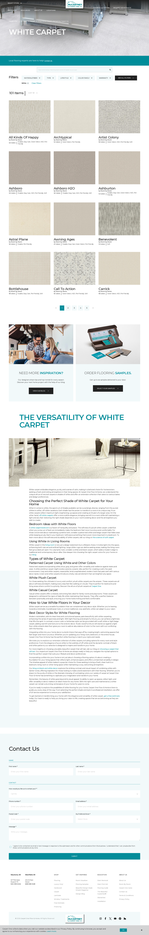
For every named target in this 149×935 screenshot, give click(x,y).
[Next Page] (93, 308)
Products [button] (12, 10)
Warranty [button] (103, 78)
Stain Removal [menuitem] (102, 880)
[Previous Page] (56, 308)
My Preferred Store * (83, 814)
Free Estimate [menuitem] (59, 903)
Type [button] (49, 78)
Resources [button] (25, 10)
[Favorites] (97, 13)
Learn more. (51, 931)
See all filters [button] (124, 78)
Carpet (32, 21)
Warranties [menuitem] (101, 897)
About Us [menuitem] (122, 880)
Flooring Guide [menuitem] (102, 888)
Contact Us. (48, 61)
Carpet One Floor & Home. (30, 918)
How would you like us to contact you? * (23, 788)
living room (50, 545)
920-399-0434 (16, 884)
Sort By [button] (31, 93)
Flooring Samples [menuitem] (82, 884)
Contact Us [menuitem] (123, 892)
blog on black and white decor (45, 668)
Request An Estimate (122, 8)
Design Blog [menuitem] (80, 894)
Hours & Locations (101, 8)
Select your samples (106, 388)
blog (34, 555)
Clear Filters (36, 83)
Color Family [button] (84, 78)
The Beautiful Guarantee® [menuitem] (102, 893)
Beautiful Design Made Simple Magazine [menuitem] (84, 889)
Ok (123, 930)
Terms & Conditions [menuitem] (126, 895)
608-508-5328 (30, 884)
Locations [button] (51, 10)
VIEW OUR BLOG (39, 391)
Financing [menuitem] (57, 907)
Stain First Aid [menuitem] (102, 884)
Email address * (81, 801)
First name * (13, 766)
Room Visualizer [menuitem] (82, 880)
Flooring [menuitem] (57, 880)
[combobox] (72, 69)
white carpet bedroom (40, 528)
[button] (94, 13)
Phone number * (15, 801)
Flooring (24, 21)
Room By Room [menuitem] (125, 884)
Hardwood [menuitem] (58, 888)
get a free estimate (112, 696)
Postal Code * (13, 814)
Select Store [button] (13, 3)
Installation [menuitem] (101, 901)
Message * (12, 826)
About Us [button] (38, 10)
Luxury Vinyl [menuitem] (58, 884)
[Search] (110, 69)
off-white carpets (46, 515)
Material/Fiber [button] (30, 78)
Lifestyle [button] (64, 78)
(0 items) (101, 13)
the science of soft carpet (103, 537)
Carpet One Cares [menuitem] (125, 888)
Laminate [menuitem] (57, 895)
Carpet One (13, 21)
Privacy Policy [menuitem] (124, 899)
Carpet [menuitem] (56, 892)
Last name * (80, 766)
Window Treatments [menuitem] (61, 899)
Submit (74, 856)
